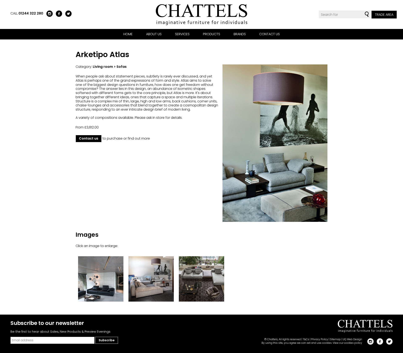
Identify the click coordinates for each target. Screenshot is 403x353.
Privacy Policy (319, 339)
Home (128, 34)
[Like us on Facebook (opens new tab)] (57, 13)
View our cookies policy (347, 343)
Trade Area (384, 14)
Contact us (269, 34)
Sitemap (335, 339)
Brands (240, 34)
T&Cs (306, 339)
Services (182, 34)
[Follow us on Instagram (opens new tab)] (48, 13)
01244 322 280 (30, 13)
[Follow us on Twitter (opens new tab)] (67, 13)
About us (154, 34)
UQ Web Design (352, 339)
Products (211, 34)
